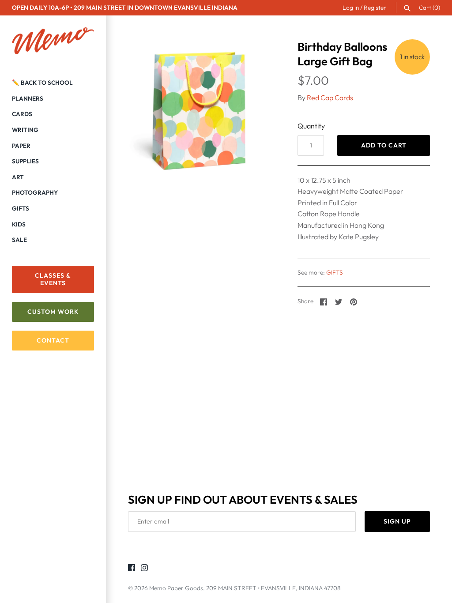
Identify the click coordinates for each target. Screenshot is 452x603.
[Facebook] (131, 569)
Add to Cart (384, 145)
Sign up (397, 521)
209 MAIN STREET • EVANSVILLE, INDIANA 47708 (273, 588)
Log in (351, 7)
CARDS (22, 114)
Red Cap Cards (330, 97)
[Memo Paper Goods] (53, 41)
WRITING (25, 130)
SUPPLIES (25, 161)
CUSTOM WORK (53, 312)
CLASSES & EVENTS (53, 279)
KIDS (19, 224)
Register (375, 7)
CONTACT (53, 340)
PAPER (21, 146)
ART (18, 177)
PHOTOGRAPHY (35, 192)
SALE (19, 240)
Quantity (311, 125)
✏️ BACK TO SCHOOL (42, 83)
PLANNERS (27, 98)
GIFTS (20, 208)
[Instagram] (144, 569)
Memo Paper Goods (176, 588)
